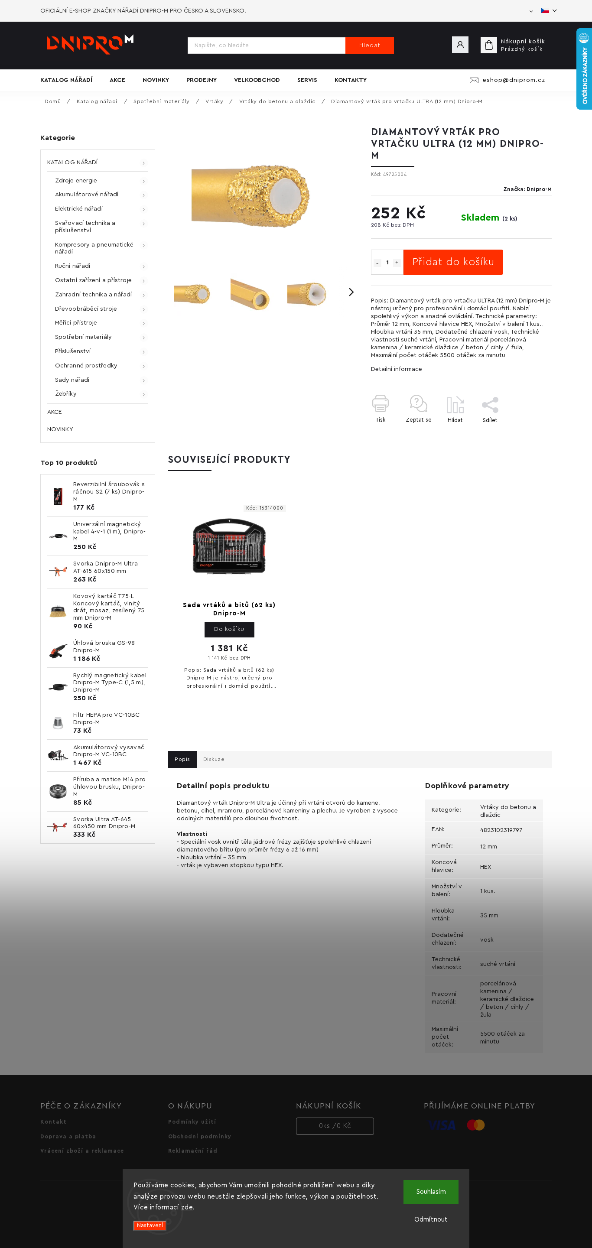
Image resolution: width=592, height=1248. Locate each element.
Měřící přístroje (76, 323)
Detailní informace (396, 369)
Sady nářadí (72, 380)
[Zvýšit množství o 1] (397, 263)
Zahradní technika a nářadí (93, 295)
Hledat (370, 45)
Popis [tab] (182, 759)
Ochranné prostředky (86, 366)
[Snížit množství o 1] (377, 263)
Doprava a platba (68, 1136)
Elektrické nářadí (79, 209)
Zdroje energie (76, 181)
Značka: (527, 189)
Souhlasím (431, 1192)
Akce (54, 412)
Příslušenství (73, 351)
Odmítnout (431, 1219)
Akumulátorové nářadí (86, 195)
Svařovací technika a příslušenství (85, 227)
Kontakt (53, 1121)
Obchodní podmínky (199, 1136)
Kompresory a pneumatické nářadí (94, 248)
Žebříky (66, 394)
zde (187, 1207)
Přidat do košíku (453, 262)
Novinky (60, 429)
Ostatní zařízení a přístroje (93, 280)
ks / (335, 1126)
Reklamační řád (193, 1151)
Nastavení (150, 1225)
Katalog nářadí (72, 162)
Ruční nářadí (72, 266)
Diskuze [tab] (214, 759)
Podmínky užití (192, 1121)
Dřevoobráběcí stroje (86, 309)
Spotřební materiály (83, 337)
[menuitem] (70, 80)
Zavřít (524, 435)
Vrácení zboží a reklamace (82, 1151)
